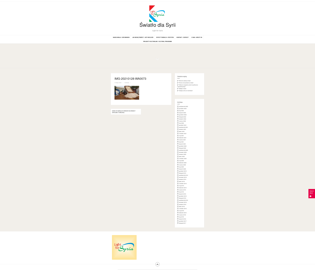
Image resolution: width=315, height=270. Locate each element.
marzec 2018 (182, 215)
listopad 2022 (182, 117)
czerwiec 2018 (183, 208)
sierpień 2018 (182, 204)
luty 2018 (181, 217)
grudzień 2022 (183, 115)
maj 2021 (181, 135)
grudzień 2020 (183, 146)
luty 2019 (181, 192)
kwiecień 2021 (182, 137)
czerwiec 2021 (183, 133)
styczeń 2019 (182, 194)
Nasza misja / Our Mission (121, 37)
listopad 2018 (182, 198)
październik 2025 (183, 106)
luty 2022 (181, 123)
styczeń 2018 (182, 219)
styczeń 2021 (182, 144)
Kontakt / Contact (183, 37)
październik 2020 (183, 150)
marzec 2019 (182, 190)
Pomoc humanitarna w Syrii (186, 83)
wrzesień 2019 (183, 177)
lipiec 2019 (182, 181)
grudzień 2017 (183, 221)
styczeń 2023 (182, 112)
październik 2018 (183, 200)
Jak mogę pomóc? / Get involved (142, 37)
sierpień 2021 (182, 129)
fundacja (127, 82)
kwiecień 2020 (182, 162)
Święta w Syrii (182, 88)
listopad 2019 (182, 173)
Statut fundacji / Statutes (165, 37)
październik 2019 (183, 175)
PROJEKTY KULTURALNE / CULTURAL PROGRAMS (157, 41)
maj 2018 (181, 210)
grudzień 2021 (183, 125)
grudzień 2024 (183, 108)
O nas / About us (196, 37)
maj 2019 (181, 185)
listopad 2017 (182, 223)
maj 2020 (181, 160)
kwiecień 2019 (182, 187)
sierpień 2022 (182, 119)
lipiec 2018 (182, 206)
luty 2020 (181, 167)
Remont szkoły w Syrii (184, 81)
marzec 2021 (182, 140)
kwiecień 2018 (182, 213)
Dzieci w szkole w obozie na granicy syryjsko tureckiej (123, 111)
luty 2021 (181, 142)
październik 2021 (183, 127)
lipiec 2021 (182, 131)
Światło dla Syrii (157, 24)
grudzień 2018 (183, 196)
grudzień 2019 (183, 171)
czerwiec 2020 (183, 158)
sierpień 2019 (182, 179)
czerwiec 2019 (183, 183)
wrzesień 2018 (183, 202)
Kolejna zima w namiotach (186, 90)
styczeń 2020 (182, 169)
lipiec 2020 (182, 156)
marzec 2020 (182, 165)
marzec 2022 (182, 121)
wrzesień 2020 (183, 152)
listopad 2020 (182, 148)
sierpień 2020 (182, 154)
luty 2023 (181, 110)
